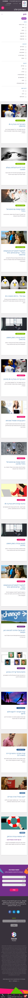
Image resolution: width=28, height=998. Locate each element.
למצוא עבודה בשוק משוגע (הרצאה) (16, 338)
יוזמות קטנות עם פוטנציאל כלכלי (15, 210)
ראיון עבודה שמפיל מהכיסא (15, 420)
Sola (10, 981)
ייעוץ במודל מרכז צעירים (16, 796)
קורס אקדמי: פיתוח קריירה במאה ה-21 (15, 754)
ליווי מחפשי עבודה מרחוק (16, 836)
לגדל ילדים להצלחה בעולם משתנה (15, 168)
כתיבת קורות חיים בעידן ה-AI (15, 503)
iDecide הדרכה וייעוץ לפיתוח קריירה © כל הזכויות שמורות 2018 (14, 979)
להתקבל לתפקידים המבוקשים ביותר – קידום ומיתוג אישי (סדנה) (14, 587)
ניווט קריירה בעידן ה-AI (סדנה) (14, 379)
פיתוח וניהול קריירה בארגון (15, 672)
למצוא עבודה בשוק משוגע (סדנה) (16, 544)
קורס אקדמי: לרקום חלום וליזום (16, 712)
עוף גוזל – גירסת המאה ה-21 (15, 296)
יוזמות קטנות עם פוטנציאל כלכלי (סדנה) (15, 463)
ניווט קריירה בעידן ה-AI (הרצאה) (17, 125)
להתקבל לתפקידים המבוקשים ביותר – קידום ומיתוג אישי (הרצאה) (14, 253)
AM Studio (15, 981)
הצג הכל (24, 18)
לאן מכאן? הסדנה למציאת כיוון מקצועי (14, 631)
